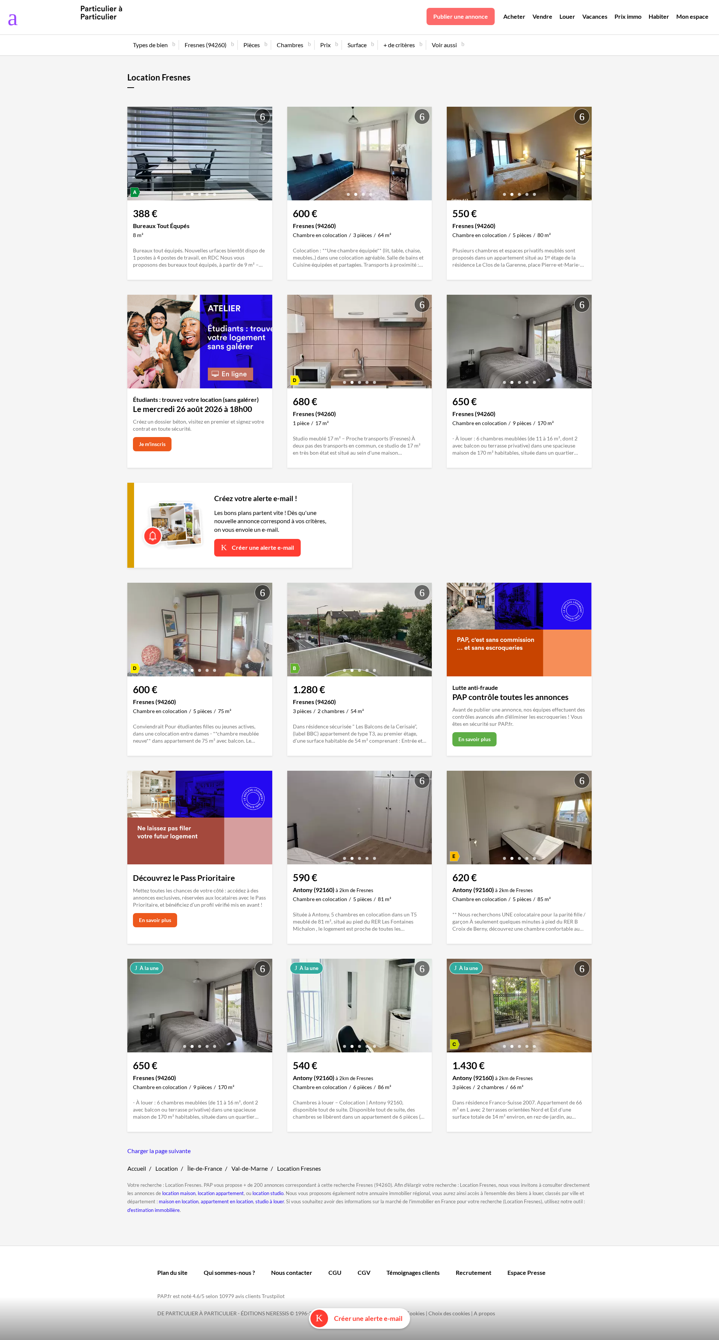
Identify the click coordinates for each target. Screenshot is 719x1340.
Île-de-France (204, 1168)
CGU (335, 1272)
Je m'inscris (152, 444)
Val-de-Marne (249, 1168)
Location (166, 1168)
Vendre (542, 16)
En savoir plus (474, 739)
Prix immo (628, 16)
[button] (184, 191)
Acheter (514, 16)
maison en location (178, 1201)
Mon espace (692, 16)
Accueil (136, 1168)
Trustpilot (273, 1296)
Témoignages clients (413, 1272)
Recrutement (473, 1272)
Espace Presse (526, 1272)
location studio (267, 1193)
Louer (567, 16)
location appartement (221, 1193)
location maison (178, 1193)
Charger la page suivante (159, 1150)
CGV (364, 1272)
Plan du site (172, 1272)
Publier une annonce (460, 16)
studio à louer (269, 1201)
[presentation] (134, 155)
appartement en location (227, 1201)
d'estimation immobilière (153, 1210)
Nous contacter (291, 1272)
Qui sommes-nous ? (229, 1272)
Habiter (659, 16)
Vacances (594, 16)
